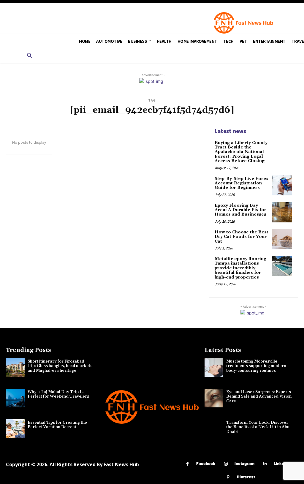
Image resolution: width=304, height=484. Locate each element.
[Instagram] (226, 464)
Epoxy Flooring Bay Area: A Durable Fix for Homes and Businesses (240, 210)
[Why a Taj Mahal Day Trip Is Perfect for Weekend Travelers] (15, 398)
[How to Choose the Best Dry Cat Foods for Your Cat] (282, 239)
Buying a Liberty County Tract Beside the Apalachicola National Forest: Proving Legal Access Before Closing (241, 152)
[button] (30, 56)
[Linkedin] (265, 464)
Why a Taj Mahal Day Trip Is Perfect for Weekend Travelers (58, 394)
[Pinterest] (228, 477)
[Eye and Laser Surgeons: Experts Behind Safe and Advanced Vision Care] (214, 398)
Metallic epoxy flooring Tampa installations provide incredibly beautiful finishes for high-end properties (240, 268)
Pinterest (246, 476)
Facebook (205, 463)
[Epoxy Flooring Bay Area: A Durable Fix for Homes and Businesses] (282, 212)
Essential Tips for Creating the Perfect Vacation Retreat (57, 425)
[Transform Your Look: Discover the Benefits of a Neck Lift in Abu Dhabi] (214, 428)
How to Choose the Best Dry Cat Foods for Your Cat (241, 237)
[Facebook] (187, 464)
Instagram (244, 463)
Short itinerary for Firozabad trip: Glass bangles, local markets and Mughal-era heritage (60, 366)
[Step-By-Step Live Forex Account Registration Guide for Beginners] (282, 185)
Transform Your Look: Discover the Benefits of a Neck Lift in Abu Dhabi (257, 427)
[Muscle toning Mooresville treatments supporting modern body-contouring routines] (214, 367)
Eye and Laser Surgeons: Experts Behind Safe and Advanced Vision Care (259, 396)
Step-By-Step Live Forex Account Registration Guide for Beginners (241, 183)
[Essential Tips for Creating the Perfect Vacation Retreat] (15, 428)
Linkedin (282, 463)
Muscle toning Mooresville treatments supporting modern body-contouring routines (256, 366)
